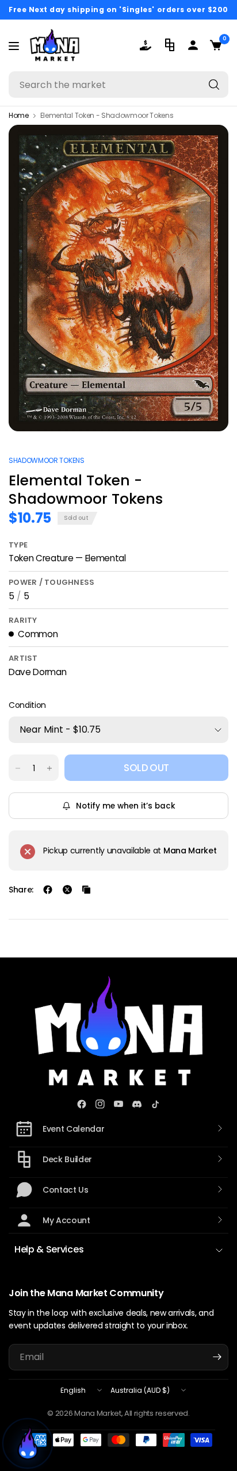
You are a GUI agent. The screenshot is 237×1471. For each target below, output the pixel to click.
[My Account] (193, 45)
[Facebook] (81, 1104)
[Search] (214, 84)
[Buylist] (147, 45)
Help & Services (48, 1249)
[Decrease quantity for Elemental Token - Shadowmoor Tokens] (17, 768)
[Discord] (137, 1104)
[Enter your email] (216, 1357)
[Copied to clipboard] (86, 889)
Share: (21, 890)
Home (19, 115)
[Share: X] (67, 889)
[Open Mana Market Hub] (27, 1443)
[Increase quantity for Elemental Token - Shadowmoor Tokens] (49, 768)
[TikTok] (155, 1104)
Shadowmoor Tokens (47, 460)
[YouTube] (118, 1104)
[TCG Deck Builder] (170, 45)
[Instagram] (100, 1104)
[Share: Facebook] (47, 889)
